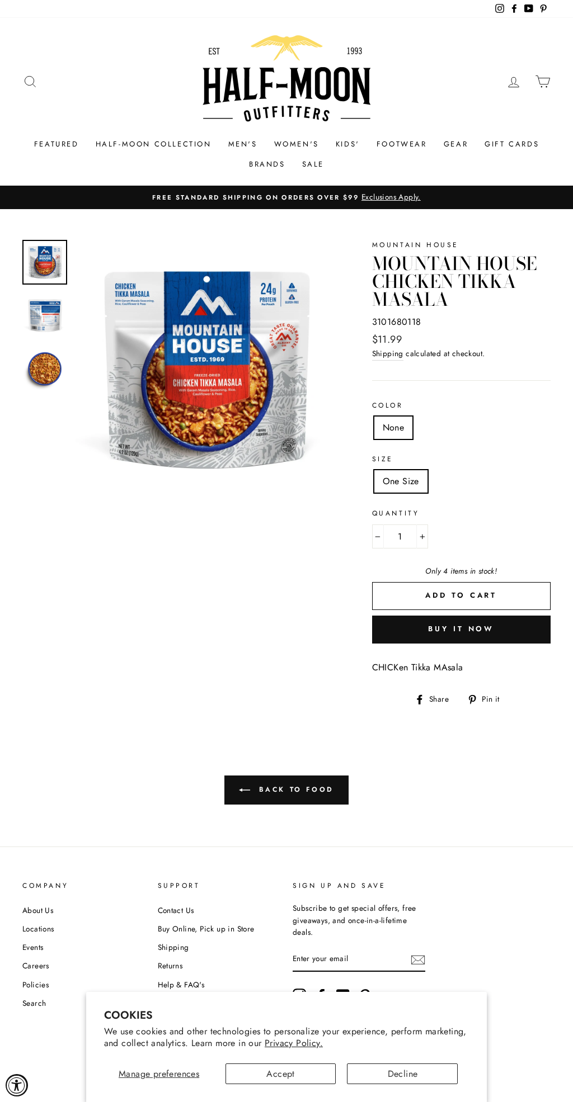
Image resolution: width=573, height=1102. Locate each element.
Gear (456, 144)
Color (387, 405)
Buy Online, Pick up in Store (206, 928)
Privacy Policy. (294, 1043)
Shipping (387, 353)
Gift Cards (512, 144)
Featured (56, 144)
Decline (403, 1073)
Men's (242, 144)
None (394, 427)
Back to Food (294, 789)
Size (382, 459)
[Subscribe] (418, 959)
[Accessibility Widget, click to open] (17, 1085)
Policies (35, 984)
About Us (37, 910)
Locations (38, 928)
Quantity (396, 513)
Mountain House (415, 245)
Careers (35, 965)
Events (32, 947)
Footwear (402, 144)
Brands (267, 164)
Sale (313, 164)
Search (34, 1003)
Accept (280, 1073)
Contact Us (176, 910)
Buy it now (461, 628)
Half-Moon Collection (154, 144)
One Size (401, 481)
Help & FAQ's (181, 984)
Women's (296, 144)
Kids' (348, 144)
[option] (286, 197)
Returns (170, 965)
